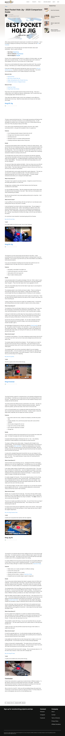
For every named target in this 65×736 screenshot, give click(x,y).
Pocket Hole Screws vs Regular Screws (16, 81)
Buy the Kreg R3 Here (10, 653)
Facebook (42, 718)
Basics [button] (28, 1)
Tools (6, 6)
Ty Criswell (11, 14)
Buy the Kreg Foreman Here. (11, 512)
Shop (58, 1)
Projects (34, 1)
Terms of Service (56, 718)
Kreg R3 (18, 55)
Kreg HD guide (34, 325)
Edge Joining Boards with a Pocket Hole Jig (17, 80)
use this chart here (13, 599)
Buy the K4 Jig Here (9, 356)
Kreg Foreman (20, 53)
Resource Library (47, 1)
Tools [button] (39, 1)
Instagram (42, 714)
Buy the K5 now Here (10, 219)
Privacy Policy (55, 721)
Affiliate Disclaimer (56, 724)
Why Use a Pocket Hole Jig (14, 78)
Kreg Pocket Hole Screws (13, 88)
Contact (53, 714)
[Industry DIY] (9, 2)
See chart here (17, 446)
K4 (38, 43)
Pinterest (42, 711)
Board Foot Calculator (55, 10)
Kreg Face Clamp (11, 87)
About (54, 1)
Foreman (7, 44)
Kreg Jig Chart (11, 76)
